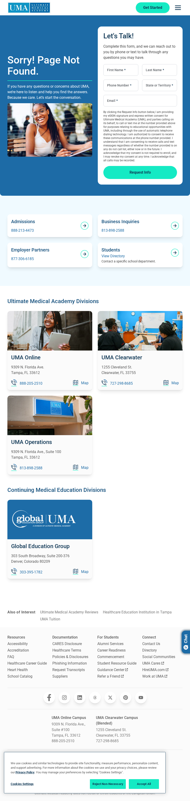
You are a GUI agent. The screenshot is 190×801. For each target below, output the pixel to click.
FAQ (10, 657)
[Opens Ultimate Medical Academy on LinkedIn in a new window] (80, 697)
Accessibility (17, 644)
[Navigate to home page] (29, 7)
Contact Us (151, 644)
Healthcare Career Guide (27, 663)
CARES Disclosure (67, 644)
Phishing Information (69, 663)
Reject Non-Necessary (107, 784)
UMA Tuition (50, 619)
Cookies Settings (22, 784)
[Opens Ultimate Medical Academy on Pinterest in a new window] (125, 697)
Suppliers (60, 676)
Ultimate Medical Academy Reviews (69, 612)
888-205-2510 (63, 741)
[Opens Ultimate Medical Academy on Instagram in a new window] (64, 697)
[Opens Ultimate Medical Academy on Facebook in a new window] (49, 697)
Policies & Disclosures (70, 657)
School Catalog (19, 676)
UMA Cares (151, 663)
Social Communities (158, 657)
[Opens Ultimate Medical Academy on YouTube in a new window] (141, 697)
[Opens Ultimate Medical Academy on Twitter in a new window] (110, 697)
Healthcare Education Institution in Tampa (137, 612)
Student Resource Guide (116, 663)
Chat (185, 638)
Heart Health (17, 670)
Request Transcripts (68, 670)
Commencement (110, 657)
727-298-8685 (107, 741)
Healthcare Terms (66, 650)
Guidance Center (110, 670)
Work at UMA (153, 676)
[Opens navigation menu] (178, 7)
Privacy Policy (25, 772)
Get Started (152, 7)
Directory (149, 650)
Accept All (144, 784)
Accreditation (18, 650)
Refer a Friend (108, 676)
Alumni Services (110, 644)
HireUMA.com (153, 670)
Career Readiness (111, 650)
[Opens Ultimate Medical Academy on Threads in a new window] (95, 697)
